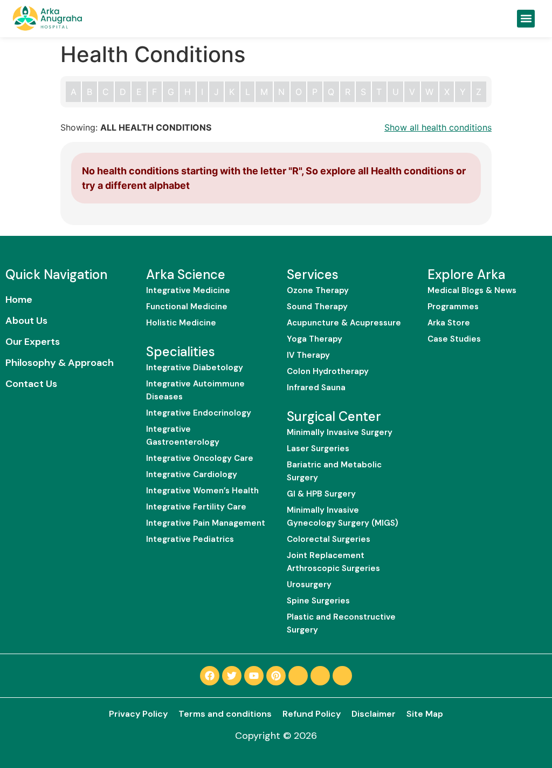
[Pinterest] (276, 675)
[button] (526, 19)
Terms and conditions (225, 713)
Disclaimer (373, 713)
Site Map (424, 713)
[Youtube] (254, 675)
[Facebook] (209, 675)
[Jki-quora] (320, 675)
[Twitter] (232, 675)
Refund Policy (311, 713)
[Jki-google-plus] (342, 675)
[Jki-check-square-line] (298, 675)
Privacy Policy (138, 713)
